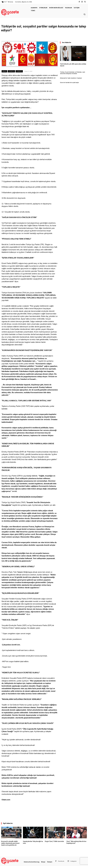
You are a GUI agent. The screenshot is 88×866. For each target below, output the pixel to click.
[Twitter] (85, 1)
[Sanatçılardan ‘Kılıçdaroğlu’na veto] (33, 832)
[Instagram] (82, 1)
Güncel (11, 71)
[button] (84, 14)
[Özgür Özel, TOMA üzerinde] (55, 832)
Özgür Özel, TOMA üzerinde (54, 841)
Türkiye (19, 71)
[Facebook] (79, 1)
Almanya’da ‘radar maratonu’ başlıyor (71, 78)
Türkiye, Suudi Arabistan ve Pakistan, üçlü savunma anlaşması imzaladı (72, 72)
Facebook (61, 861)
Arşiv (4, 71)
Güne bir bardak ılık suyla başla (69, 82)
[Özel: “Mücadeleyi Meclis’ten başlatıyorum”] (76, 832)
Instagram (73, 861)
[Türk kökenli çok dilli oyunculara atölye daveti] (73, 53)
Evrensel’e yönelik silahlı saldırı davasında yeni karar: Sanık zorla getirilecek (10, 843)
